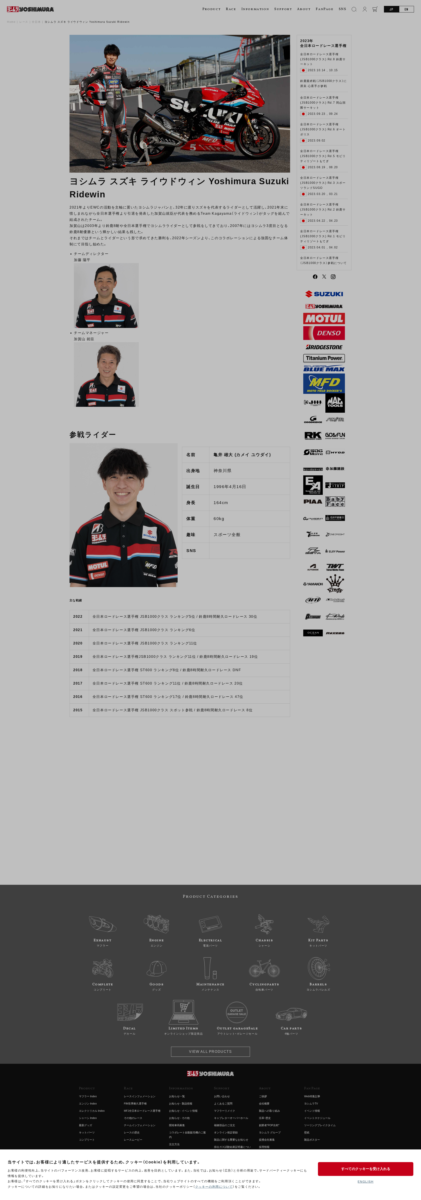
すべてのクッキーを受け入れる (365, 1169)
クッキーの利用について (214, 1186)
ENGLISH (365, 1181)
